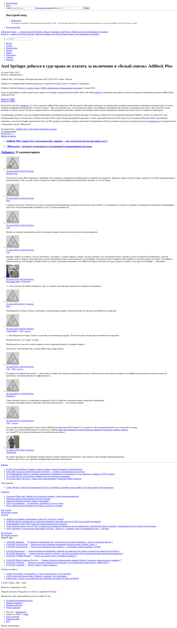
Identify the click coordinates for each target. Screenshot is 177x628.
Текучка (9, 60)
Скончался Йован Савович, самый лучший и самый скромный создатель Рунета (44, 469)
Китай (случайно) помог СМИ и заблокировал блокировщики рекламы (50, 88)
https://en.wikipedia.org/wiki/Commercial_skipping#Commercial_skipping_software (93, 430)
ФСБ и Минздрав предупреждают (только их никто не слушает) (34, 506)
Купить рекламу (13, 27)
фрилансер (19, 551)
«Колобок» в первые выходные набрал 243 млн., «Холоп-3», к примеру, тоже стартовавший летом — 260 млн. (60, 528)
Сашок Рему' (11, 331)
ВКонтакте (16, 20)
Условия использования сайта (19, 600)
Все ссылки (6, 510)
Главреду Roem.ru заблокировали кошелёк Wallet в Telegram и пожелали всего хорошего (81, 560)
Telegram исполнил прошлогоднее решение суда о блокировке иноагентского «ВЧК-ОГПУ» (68, 562)
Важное (4, 465)
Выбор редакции (8, 136)
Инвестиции (11, 48)
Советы (9, 57)
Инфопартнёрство (14, 605)
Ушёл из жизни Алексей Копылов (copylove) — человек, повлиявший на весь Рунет (45, 472)
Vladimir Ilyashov (23, 556)
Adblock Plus (21, 129)
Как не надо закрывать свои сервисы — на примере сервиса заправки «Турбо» (66, 547)
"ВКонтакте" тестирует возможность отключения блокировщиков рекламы (49, 146)
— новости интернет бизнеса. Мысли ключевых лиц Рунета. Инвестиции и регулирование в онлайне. (50, 34)
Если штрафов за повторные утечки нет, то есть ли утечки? (37, 519)
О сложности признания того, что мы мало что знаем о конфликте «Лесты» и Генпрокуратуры (69, 542)
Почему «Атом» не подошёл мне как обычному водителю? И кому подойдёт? (42, 578)
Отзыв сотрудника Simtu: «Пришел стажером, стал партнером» (36, 576)
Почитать (5, 492)
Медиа (9, 43)
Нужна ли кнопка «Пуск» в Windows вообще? (54, 556)
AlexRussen (11, 452)
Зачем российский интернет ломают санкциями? (27, 501)
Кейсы (9, 53)
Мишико (20, 542)
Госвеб (9, 46)
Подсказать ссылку (9, 512)
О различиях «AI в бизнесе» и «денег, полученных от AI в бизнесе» (38, 574)
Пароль (47, 8)
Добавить (8, 152)
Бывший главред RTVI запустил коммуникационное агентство (39, 524)
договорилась (154, 121)
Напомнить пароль (44, 8)
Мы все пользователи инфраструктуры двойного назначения (38, 476)
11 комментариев (8, 131)
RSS (8, 621)
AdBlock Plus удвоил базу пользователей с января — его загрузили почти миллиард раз (56, 141)
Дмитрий (20, 562)
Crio (8, 227)
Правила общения (14, 603)
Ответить (30, 171)
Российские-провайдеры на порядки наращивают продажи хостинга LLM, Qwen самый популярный (56, 521)
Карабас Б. (11, 396)
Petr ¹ (8, 200)
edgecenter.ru (20, 612)
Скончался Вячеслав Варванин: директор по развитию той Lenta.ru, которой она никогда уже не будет (73, 551)
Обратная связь (13, 619)
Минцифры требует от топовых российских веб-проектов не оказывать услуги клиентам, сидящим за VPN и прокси (60, 474)
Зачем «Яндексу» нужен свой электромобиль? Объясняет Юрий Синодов (43, 479)
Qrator (26, 614)
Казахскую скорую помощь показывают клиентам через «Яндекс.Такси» (63, 544)
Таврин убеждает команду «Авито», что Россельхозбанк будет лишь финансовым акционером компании (75, 553)
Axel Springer (33, 129)
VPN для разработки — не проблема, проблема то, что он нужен (34, 503)
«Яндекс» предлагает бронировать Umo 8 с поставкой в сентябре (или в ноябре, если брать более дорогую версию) (60, 487)
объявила (24, 105)
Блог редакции (12, 617)
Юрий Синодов (23, 560)
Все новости (6, 533)
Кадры (9, 50)
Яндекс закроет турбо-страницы (42, 565)
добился (97, 92)
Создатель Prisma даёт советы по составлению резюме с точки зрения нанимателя (42, 496)
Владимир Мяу (13, 282)
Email (8, 8)
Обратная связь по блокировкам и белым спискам (28, 499)
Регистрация (11, 3)
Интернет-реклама (48, 129)
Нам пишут (11, 55)
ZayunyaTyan (12, 173)
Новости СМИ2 (8, 99)
